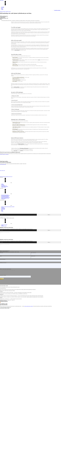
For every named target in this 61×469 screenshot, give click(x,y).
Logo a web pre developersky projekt (5, 197)
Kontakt (2, 9)
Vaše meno (1, 252)
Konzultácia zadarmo (57, 10)
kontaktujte (21, 150)
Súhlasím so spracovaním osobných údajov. (4, 217)
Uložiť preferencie (2, 301)
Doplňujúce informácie (3, 262)
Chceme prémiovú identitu (3, 164)
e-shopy (39, 59)
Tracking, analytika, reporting (4, 186)
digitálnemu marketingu (21, 143)
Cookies (2, 225)
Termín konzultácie (2, 259)
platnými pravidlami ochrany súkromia (28, 306)
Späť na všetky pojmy (2, 170)
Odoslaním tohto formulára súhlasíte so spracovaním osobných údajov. (8, 270)
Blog (2, 8)
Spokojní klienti (3, 208)
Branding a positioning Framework (7, 206)
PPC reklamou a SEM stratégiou (24, 148)
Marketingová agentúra (2, 11)
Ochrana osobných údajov (4, 224)
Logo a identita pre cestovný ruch (5, 196)
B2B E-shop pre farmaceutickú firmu (5, 195)
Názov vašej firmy (33, 252)
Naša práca (2, 7)
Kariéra (2, 210)
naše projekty (15, 150)
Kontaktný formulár (6, 176)
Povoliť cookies (6, 301)
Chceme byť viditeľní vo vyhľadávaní (4, 154)
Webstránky (2, 184)
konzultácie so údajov (3, 275)
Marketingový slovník (8, 11)
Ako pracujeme (3, 209)
